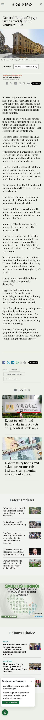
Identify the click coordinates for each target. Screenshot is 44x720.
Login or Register (10, 702)
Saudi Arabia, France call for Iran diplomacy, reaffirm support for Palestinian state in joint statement (15, 649)
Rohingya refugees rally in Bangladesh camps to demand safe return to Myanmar (14, 512)
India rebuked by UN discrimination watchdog (14, 523)
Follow (37, 83)
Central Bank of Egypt (14, 374)
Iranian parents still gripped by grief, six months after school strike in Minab (12, 564)
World (5, 641)
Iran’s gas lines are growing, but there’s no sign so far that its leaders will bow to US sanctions (14, 538)
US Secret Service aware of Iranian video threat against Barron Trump (14, 552)
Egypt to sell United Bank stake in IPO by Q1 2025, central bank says (21, 424)
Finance (14, 369)
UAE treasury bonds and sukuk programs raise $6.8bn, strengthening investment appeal (22, 468)
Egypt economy (11, 379)
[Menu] (2, 4)
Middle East (7, 661)
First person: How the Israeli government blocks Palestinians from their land (15, 668)
